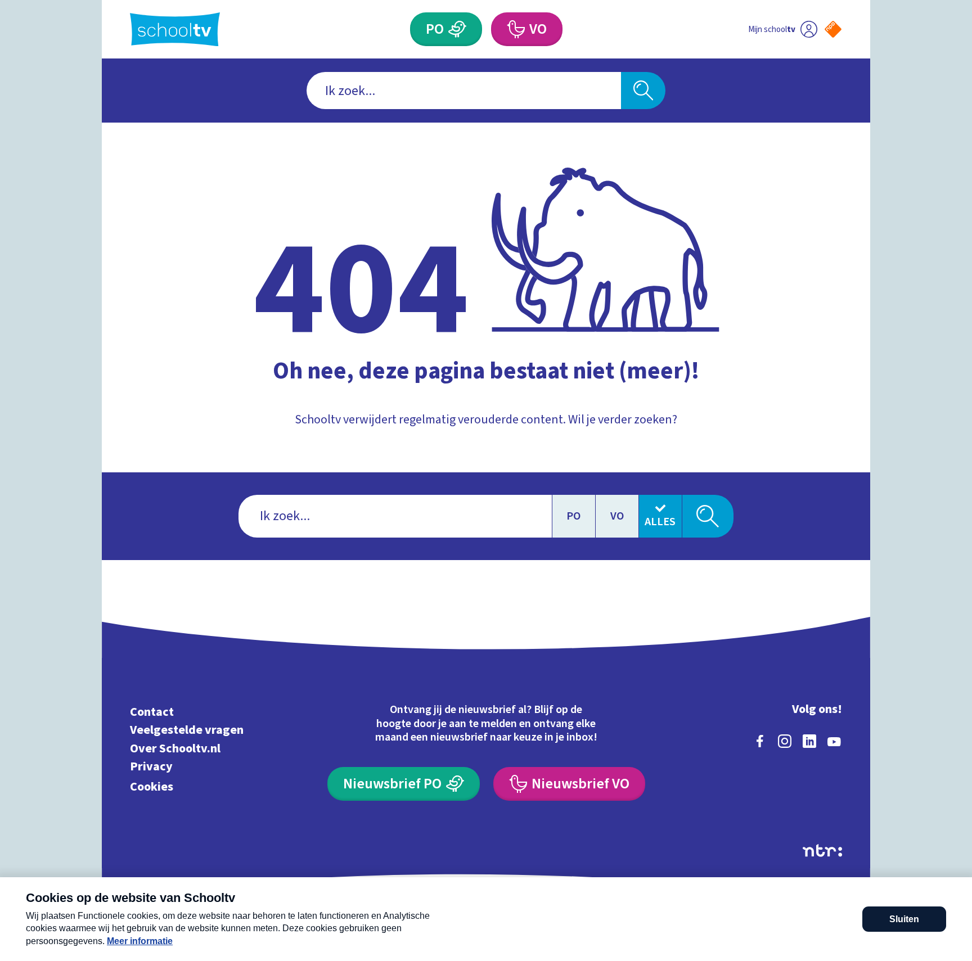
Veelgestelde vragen (187, 730)
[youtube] (834, 741)
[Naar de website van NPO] (833, 29)
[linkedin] (809, 741)
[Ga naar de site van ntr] (822, 850)
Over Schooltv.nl (175, 748)
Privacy (151, 766)
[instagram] (784, 741)
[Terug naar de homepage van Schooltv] (175, 29)
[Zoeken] (643, 90)
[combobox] (464, 90)
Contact (152, 711)
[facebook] (760, 741)
